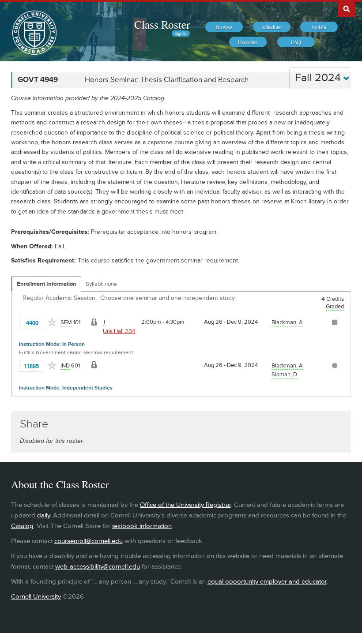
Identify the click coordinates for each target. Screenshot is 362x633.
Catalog (22, 526)
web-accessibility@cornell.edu (97, 566)
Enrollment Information (46, 284)
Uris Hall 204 (119, 331)
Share (34, 424)
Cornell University (36, 596)
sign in (180, 33)
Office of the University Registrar (185, 505)
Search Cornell (346, 8)
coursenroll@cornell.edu (88, 541)
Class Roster (162, 24)
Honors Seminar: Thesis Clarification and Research (167, 79)
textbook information (142, 526)
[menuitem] (224, 27)
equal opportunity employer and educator (267, 581)
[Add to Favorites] (52, 322)
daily (43, 515)
